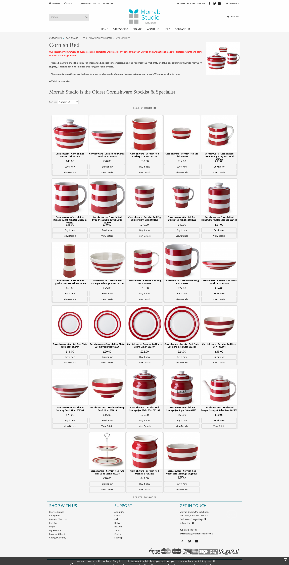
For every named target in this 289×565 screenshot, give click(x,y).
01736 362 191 (106, 3)
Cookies (118, 533)
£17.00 (219, 161)
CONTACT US (182, 29)
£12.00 (182, 161)
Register (53, 522)
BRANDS (137, 29)
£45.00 (70, 161)
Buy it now (70, 166)
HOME (104, 29)
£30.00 (144, 161)
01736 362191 (190, 529)
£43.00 (144, 478)
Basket (52, 519)
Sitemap (118, 537)
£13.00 (219, 351)
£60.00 (219, 415)
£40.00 (107, 224)
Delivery (118, 522)
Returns (118, 526)
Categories (55, 38)
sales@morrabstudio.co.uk (199, 533)
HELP (167, 29)
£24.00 (219, 288)
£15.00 (107, 415)
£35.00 (70, 224)
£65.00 (70, 288)
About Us (119, 511)
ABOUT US (153, 29)
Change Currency (57, 537)
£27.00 (182, 288)
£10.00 (144, 224)
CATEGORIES (120, 29)
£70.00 (107, 478)
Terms (117, 530)
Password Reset (57, 533)
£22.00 (144, 351)
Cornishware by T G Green (97, 38)
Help (116, 519)
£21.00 (219, 224)
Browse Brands (56, 511)
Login (52, 526)
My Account (55, 530)
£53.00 (182, 415)
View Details (70, 172)
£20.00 (107, 161)
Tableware (72, 38)
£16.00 (144, 288)
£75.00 (107, 288)
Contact (118, 515)
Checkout (62, 519)
